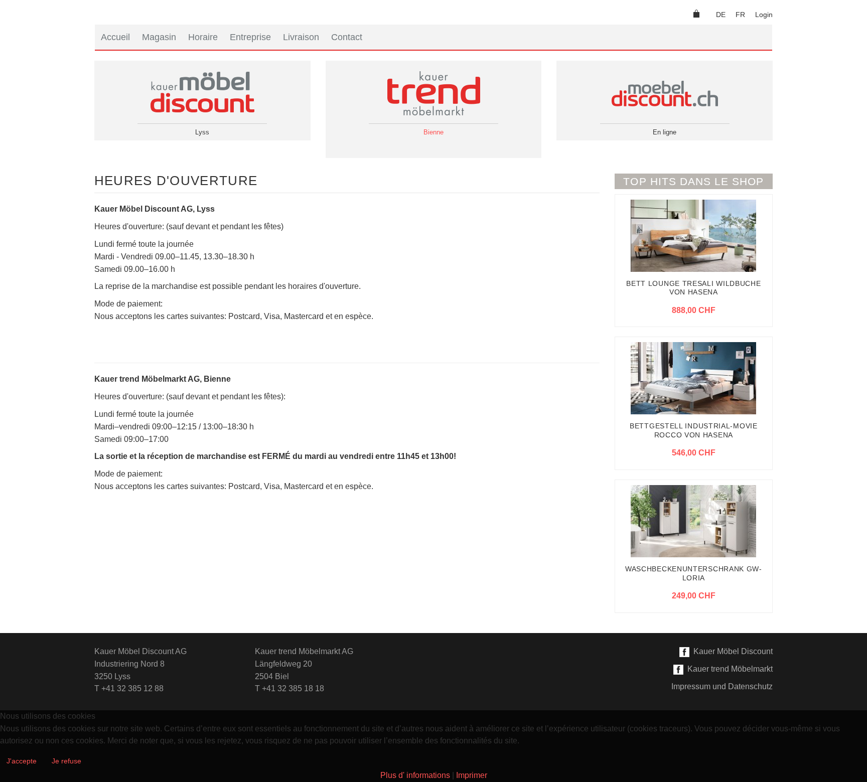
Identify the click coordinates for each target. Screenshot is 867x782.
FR (740, 15)
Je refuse (66, 761)
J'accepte (22, 761)
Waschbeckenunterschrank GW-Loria (693, 573)
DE (721, 15)
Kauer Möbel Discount (731, 651)
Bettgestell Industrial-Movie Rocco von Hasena (694, 430)
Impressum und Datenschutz (722, 686)
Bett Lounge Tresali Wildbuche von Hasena (693, 287)
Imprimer (471, 775)
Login (764, 15)
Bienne (433, 132)
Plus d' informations (415, 775)
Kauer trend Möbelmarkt (728, 669)
